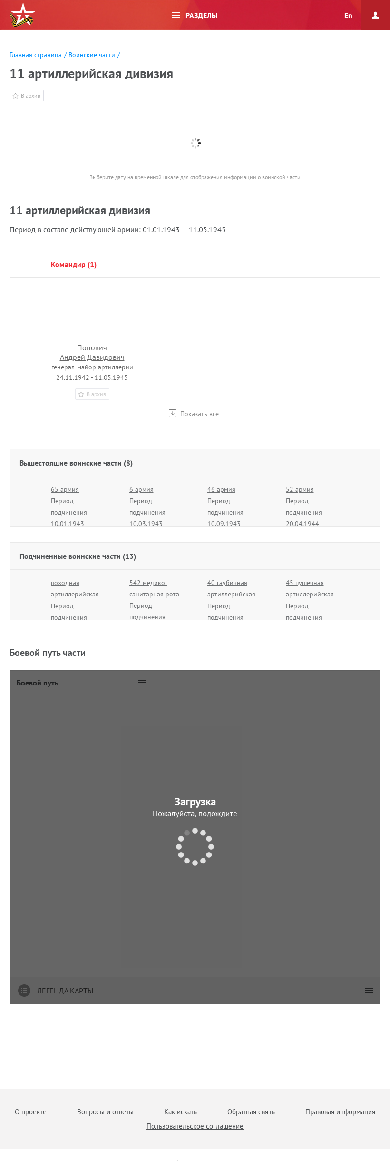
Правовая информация (340, 1111)
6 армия (141, 489)
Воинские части (91, 54)
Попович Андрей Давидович (92, 352)
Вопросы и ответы (105, 1111)
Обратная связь (251, 1111)
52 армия (300, 489)
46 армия (221, 489)
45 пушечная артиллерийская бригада (310, 594)
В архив (30, 95)
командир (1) (74, 264)
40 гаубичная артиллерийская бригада (231, 594)
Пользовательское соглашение (195, 1126)
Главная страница (36, 54)
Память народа (22, 15)
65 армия (65, 489)
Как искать (180, 1111)
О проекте (31, 1111)
